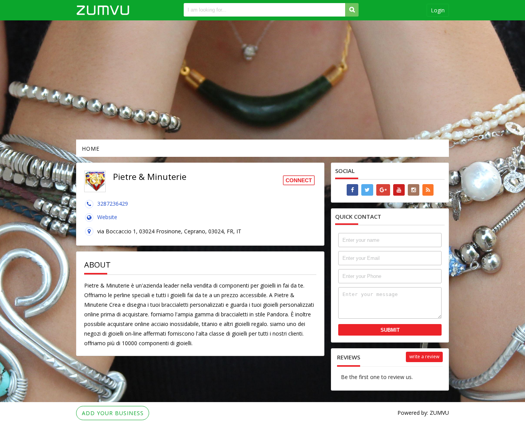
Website (107, 217)
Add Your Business (113, 413)
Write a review (424, 356)
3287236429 (112, 203)
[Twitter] (367, 190)
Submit (390, 330)
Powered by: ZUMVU (423, 412)
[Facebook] (352, 190)
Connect (299, 180)
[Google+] (383, 190)
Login (438, 10)
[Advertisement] (262, 80)
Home (91, 148)
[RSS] (428, 190)
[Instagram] (413, 190)
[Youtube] (399, 190)
